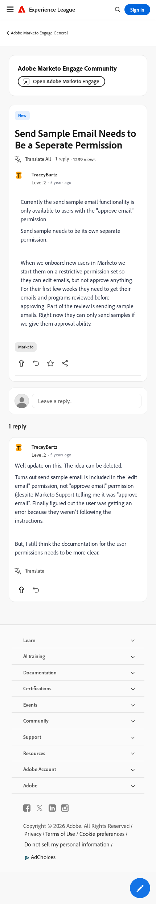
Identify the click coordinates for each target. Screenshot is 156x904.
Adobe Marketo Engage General (39, 32)
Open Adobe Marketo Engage (66, 81)
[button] (38, 159)
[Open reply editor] (78, 401)
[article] (78, 519)
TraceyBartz (44, 174)
